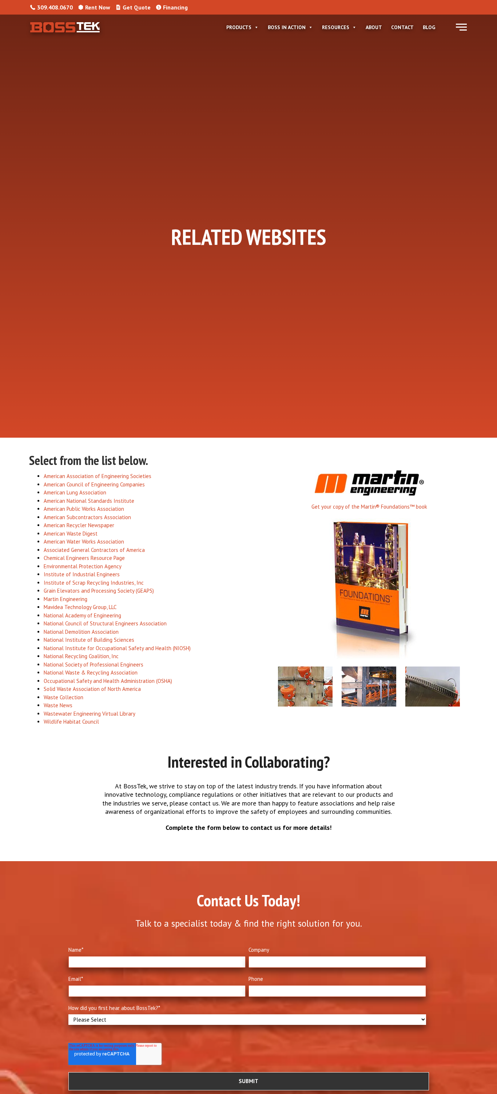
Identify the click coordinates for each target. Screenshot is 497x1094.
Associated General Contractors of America (94, 549)
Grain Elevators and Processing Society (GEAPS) (99, 590)
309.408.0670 (55, 7)
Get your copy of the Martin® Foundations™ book (369, 506)
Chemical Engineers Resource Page (84, 557)
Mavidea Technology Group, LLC (80, 607)
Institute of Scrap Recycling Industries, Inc (94, 582)
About (374, 27)
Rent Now (97, 7)
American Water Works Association (84, 541)
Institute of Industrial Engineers (82, 574)
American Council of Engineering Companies (94, 484)
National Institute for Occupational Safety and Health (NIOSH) (117, 648)
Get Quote (137, 7)
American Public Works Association (84, 508)
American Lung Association (75, 492)
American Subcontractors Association (87, 517)
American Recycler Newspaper (79, 525)
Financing (175, 7)
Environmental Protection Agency (83, 566)
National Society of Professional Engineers (93, 664)
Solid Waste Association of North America (92, 688)
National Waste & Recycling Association (91, 672)
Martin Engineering (65, 599)
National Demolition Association (81, 631)
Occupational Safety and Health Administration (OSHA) (108, 680)
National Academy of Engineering (82, 615)
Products (238, 27)
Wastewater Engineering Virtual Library (89, 713)
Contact (402, 27)
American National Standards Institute (89, 500)
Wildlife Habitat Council (71, 721)
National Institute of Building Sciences (89, 639)
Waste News (58, 705)
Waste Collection (63, 697)
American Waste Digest (71, 533)
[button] (461, 27)
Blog (429, 27)
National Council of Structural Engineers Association (105, 623)
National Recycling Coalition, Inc (81, 656)
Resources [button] (335, 27)
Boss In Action (287, 27)
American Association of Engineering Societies (97, 476)
